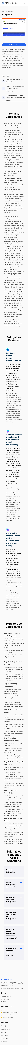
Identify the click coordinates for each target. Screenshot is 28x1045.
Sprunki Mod (5, 1038)
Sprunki (3, 1032)
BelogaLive (10, 11)
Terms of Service (6, 996)
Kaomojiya (4, 1026)
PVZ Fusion (4, 1035)
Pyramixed (4, 1041)
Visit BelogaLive (14, 45)
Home (3, 11)
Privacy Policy (5, 999)
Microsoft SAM (5, 1029)
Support (3, 1001)
